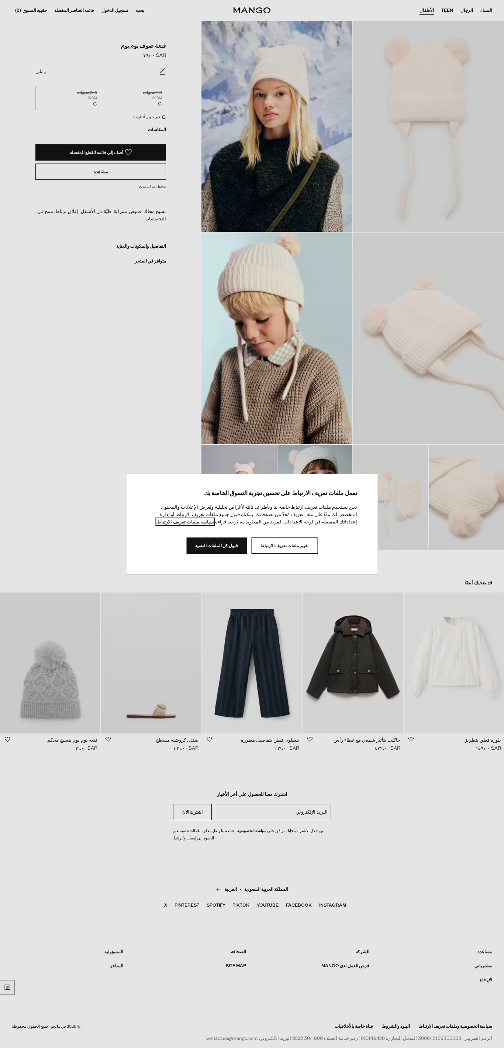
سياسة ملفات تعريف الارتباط (185, 522)
